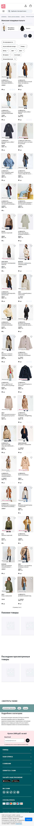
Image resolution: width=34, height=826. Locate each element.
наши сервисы (8, 757)
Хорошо (28, 819)
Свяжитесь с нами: (9, 770)
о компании (7, 763)
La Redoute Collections (9, 708)
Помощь (5, 750)
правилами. (19, 823)
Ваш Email (7, 737)
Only (19, 708)
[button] (30, 6)
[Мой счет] (26, 6)
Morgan (25, 708)
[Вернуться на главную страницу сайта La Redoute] (3, 6)
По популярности (8, 42)
